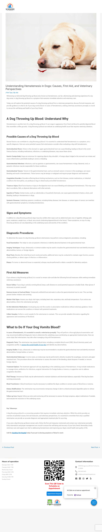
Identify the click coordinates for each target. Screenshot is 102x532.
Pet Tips (9, 93)
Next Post (95, 447)
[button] (94, 502)
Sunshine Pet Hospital (19, 433)
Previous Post (8, 447)
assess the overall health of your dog (34, 345)
